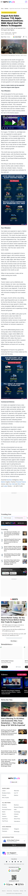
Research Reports (18, 807)
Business (14, 32)
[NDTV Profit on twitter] (9, 861)
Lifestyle (16, 814)
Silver (19, 484)
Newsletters (5, 829)
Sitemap (21, 890)
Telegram (16, 829)
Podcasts (4, 831)
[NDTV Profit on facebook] (6, 861)
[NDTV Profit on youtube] (18, 861)
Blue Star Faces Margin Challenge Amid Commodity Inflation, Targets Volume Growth (11, 692)
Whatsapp (16, 831)
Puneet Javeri (8, 32)
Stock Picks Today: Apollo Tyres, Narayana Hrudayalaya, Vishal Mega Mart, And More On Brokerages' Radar (8, 763)
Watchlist (16, 790)
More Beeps (14, 641)
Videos (16, 816)
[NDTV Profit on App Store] (19, 884)
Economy (4, 807)
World (3, 811)
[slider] (14, 126)
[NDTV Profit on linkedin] (15, 861)
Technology (17, 811)
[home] (9, 1)
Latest (5, 486)
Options (16, 795)
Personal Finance (21, 482)
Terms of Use (9, 890)
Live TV (16, 793)
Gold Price (5, 818)
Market (3, 482)
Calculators (17, 821)
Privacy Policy (16, 890)
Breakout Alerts (6, 793)
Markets (4, 805)
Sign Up (14, 845)
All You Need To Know (7, 661)
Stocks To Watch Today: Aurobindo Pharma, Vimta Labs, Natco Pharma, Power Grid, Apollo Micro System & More (9, 743)
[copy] (26, 37)
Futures (4, 795)
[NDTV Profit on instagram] (12, 861)
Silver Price (17, 818)
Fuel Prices (5, 821)
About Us (3, 890)
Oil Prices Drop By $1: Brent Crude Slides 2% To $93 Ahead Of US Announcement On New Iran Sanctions (9, 732)
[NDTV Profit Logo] (14, 777)
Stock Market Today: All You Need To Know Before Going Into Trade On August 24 (9, 752)
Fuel (10, 484)
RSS (25, 890)
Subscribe (4, 666)
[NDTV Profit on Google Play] (8, 884)
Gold (13, 484)
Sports (4, 814)
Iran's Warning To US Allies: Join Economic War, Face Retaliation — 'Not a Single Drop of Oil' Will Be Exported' (13, 721)
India (15, 809)
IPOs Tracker (5, 797)
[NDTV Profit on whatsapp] (21, 861)
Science (4, 816)
